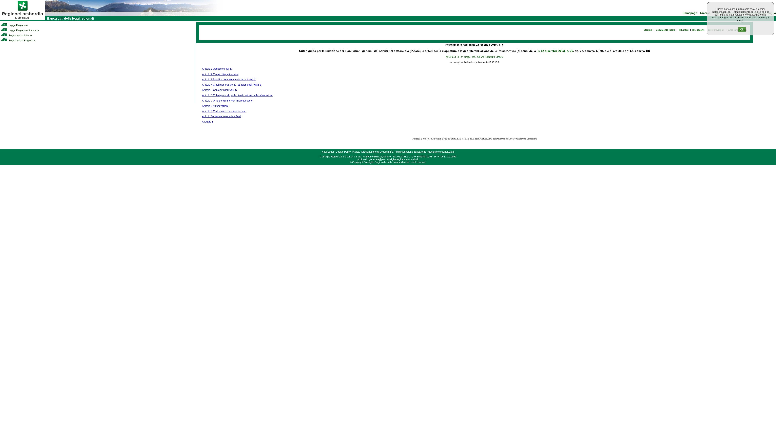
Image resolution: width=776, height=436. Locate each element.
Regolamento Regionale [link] (22, 40)
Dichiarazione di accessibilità (377, 151)
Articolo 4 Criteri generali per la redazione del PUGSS (231, 84)
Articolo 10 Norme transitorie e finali (221, 116)
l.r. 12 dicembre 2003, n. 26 (555, 50)
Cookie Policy (343, 151)
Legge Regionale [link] (18, 25)
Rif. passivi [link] (698, 30)
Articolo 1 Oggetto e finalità (217, 68)
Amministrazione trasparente (410, 151)
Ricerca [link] (705, 13)
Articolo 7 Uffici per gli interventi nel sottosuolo (227, 100)
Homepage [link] (689, 13)
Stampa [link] (648, 30)
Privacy (356, 151)
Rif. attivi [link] (683, 30)
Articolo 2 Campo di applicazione (220, 74)
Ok (742, 29)
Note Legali (328, 151)
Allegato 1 (207, 121)
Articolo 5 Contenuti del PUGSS (219, 90)
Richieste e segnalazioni (440, 151)
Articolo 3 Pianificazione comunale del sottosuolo (229, 79)
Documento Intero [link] (665, 30)
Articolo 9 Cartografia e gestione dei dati (224, 111)
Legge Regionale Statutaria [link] (23, 30)
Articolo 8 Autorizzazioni (215, 106)
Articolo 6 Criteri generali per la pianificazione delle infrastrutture (237, 95)
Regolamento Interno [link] (20, 35)
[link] (22, 19)
